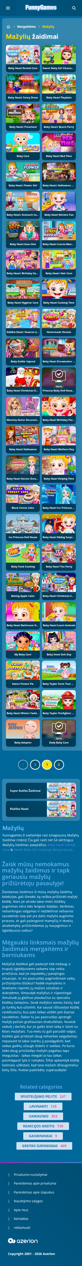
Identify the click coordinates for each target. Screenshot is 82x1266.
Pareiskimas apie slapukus (34, 1192)
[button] (74, 8)
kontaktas (21, 1218)
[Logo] (41, 8)
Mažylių (48, 26)
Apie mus (21, 1210)
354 (54, 1116)
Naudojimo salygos (28, 1201)
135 (54, 1106)
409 (63, 1145)
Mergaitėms (26, 26)
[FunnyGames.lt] (8, 26)
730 (60, 1126)
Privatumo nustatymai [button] (30, 1174)
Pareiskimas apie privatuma (35, 1183)
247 (63, 1096)
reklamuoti (22, 1227)
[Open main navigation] (8, 8)
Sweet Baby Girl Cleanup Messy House (43, 849)
